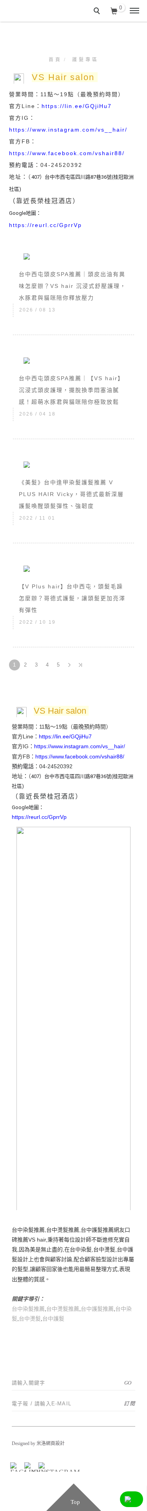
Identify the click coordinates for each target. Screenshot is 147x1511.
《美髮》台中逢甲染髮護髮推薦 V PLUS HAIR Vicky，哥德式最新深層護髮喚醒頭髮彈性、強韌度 (71, 494)
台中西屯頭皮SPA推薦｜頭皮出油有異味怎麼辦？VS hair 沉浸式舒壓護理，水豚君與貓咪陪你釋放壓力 (72, 286)
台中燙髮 (30, 1318)
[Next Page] (69, 664)
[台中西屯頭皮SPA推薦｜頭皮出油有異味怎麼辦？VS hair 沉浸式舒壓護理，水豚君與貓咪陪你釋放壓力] (73, 256)
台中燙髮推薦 (62, 1309)
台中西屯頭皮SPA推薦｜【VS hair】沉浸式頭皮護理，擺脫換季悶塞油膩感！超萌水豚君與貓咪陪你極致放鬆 (71, 390)
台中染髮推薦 (28, 1309)
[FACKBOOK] (14, 1466)
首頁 (55, 59)
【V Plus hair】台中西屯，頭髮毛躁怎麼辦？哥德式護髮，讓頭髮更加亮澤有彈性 (72, 598)
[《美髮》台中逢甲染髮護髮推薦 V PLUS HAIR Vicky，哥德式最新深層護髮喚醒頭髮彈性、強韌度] (73, 464)
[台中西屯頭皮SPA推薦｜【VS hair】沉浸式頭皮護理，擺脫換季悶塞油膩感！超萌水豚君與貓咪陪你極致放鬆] (73, 360)
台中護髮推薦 (97, 1309)
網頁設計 (55, 1443)
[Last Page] (80, 664)
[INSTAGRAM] (42, 1466)
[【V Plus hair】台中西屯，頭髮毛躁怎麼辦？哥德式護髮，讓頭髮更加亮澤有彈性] (73, 568)
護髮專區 (85, 59)
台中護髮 (53, 1318)
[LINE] (28, 1466)
